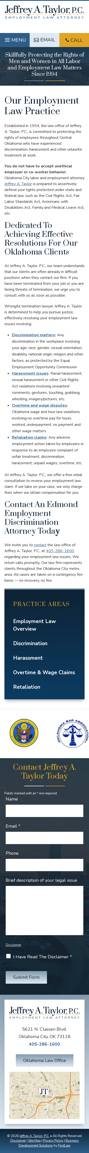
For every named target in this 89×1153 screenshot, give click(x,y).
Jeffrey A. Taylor (18, 184)
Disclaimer (13, 945)
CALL (76, 40)
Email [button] (47, 39)
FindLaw (64, 1145)
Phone (12, 853)
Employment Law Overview (34, 625)
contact (40, 545)
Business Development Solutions (49, 1143)
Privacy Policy (53, 1140)
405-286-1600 (60, 551)
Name (12, 799)
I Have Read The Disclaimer (42, 957)
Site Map (34, 1140)
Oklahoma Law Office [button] (44, 1060)
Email (13, 826)
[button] (14, 39)
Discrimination (30, 643)
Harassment (28, 658)
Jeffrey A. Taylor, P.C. (34, 1136)
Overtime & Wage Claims (44, 672)
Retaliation (26, 687)
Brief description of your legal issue (41, 880)
